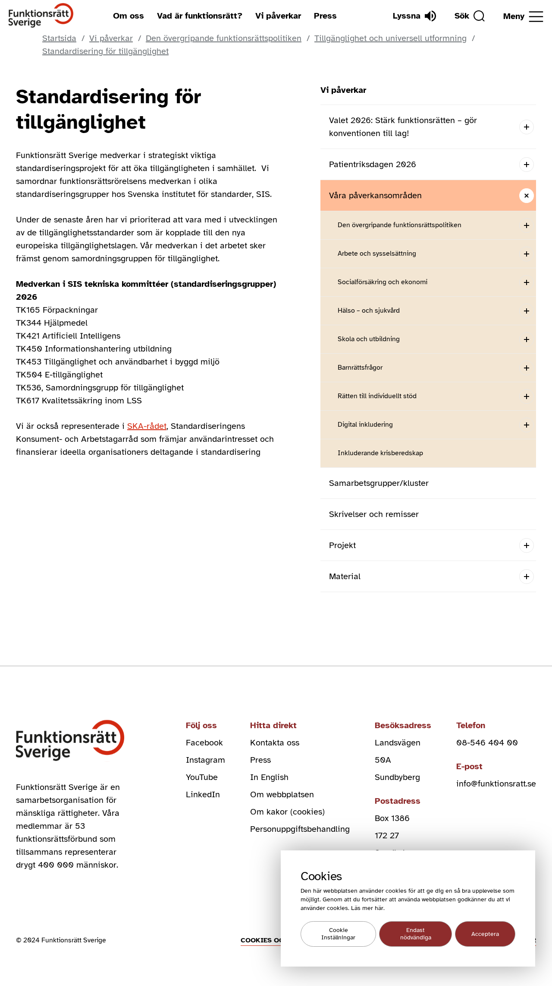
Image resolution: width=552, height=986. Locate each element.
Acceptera (485, 934)
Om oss (128, 15)
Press (325, 15)
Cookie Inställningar (338, 934)
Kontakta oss (274, 742)
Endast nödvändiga (415, 934)
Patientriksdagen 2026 (372, 164)
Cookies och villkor (280, 940)
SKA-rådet (146, 426)
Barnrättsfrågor (360, 367)
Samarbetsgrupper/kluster (379, 483)
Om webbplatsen (282, 794)
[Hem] (41, 16)
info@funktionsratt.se (496, 783)
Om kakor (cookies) (287, 811)
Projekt (342, 545)
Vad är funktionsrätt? (199, 15)
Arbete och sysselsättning (377, 253)
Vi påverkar (278, 15)
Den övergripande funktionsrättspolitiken (399, 225)
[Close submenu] (526, 195)
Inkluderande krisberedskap (380, 453)
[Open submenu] (526, 126)
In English (269, 777)
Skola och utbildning (369, 339)
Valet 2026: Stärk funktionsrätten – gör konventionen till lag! (403, 127)
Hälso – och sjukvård (369, 310)
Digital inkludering (365, 424)
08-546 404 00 (487, 742)
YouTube (202, 777)
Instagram (205, 760)
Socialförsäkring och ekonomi (382, 282)
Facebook (204, 742)
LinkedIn (203, 794)
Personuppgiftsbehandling (300, 829)
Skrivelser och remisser (374, 514)
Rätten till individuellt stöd (377, 396)
